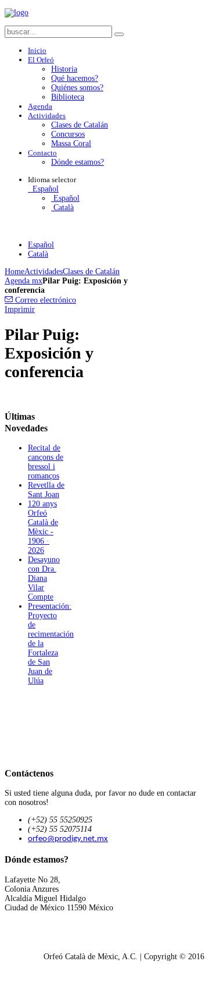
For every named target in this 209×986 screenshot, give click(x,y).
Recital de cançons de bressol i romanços (45, 462)
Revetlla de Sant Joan (46, 490)
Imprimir (20, 309)
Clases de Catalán (91, 271)
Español (44, 189)
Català (62, 207)
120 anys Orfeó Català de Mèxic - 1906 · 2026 (43, 527)
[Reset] (119, 34)
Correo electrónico (44, 300)
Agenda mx (23, 280)
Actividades (43, 271)
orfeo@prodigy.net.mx (68, 839)
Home (14, 271)
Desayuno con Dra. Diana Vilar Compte (44, 578)
